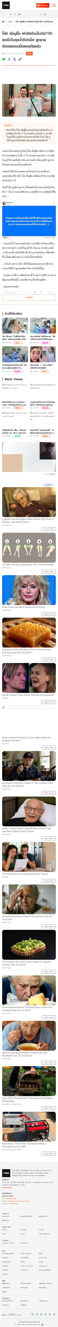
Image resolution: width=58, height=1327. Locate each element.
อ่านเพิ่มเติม (29, 297)
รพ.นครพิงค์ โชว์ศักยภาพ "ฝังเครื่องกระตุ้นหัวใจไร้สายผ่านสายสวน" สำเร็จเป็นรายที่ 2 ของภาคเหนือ (42, 338)
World (4, 1229)
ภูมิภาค (41, 1261)
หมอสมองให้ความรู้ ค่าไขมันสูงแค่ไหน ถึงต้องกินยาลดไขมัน (42, 403)
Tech (4, 1233)
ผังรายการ (5, 1220)
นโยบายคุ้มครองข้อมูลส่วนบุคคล (29, 1322)
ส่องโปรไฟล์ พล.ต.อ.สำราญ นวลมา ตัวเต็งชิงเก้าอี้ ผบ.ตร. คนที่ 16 (14, 403)
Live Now (44, 5)
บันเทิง (10, 21)
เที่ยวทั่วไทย (24, 1301)
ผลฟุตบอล (5, 1283)
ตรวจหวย (5, 1305)
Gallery (5, 1274)
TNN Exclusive (26, 1253)
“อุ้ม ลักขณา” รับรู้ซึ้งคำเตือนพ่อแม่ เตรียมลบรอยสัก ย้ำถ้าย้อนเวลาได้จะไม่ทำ (14, 338)
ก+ (19, 14)
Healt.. (46, 342)
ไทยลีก (4, 1291)
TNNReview (43, 1301)
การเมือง (5, 1257)
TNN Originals (44, 1233)
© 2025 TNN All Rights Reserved (27, 1324)
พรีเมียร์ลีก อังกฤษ (45, 1283)
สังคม (41, 1253)
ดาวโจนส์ (5, 1270)
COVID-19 (24, 1270)
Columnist (24, 1243)
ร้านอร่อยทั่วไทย (7, 1301)
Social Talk (43, 1257)
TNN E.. (18, 407)
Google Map (7, 1187)
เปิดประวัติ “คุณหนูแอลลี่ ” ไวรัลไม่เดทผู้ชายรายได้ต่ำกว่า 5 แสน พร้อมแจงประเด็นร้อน (42, 431)
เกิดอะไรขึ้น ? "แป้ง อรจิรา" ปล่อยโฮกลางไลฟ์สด (41, 366)
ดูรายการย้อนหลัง (26, 1216)
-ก (10, 14)
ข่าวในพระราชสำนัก (8, 1253)
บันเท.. (17, 342)
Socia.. (46, 435)
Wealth (23, 1229)
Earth (17, 435)
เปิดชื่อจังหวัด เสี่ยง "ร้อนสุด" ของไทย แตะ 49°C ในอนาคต (14, 431)
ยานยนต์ (4, 1266)
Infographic (43, 1266)
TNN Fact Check (27, 1266)
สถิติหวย (23, 1305)
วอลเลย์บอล (6, 1287)
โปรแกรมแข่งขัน (26, 1283)
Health (41, 1229)
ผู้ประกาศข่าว (43, 1216)
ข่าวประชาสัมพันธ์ (44, 1270)
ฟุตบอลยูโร (24, 1287)
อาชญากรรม (6, 1261)
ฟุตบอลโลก (42, 1287)
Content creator (8, 1243)
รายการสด (5, 1216)
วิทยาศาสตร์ (24, 1257)
